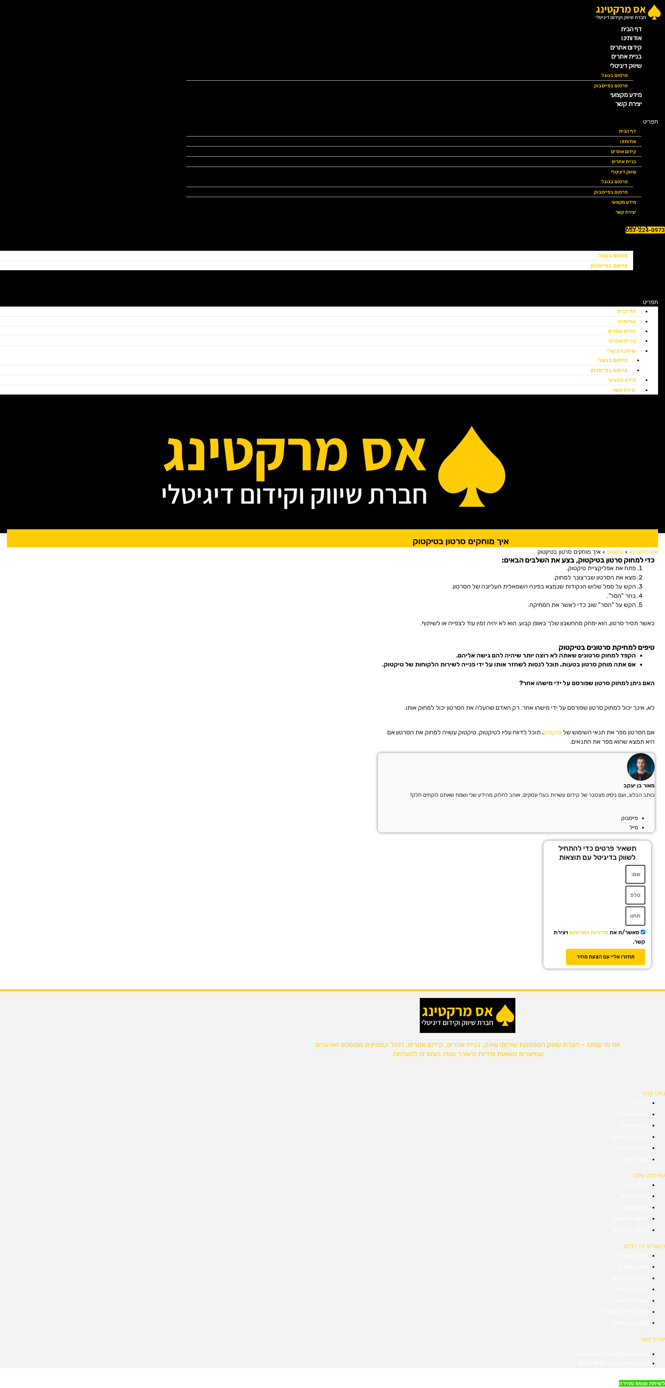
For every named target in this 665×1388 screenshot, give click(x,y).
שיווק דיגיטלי (626, 66)
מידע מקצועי (622, 380)
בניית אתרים (624, 162)
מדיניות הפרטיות (588, 932)
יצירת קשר (628, 104)
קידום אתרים (623, 151)
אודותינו (628, 141)
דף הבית (627, 131)
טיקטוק (552, 732)
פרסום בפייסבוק (611, 192)
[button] (422, 121)
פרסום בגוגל (614, 75)
